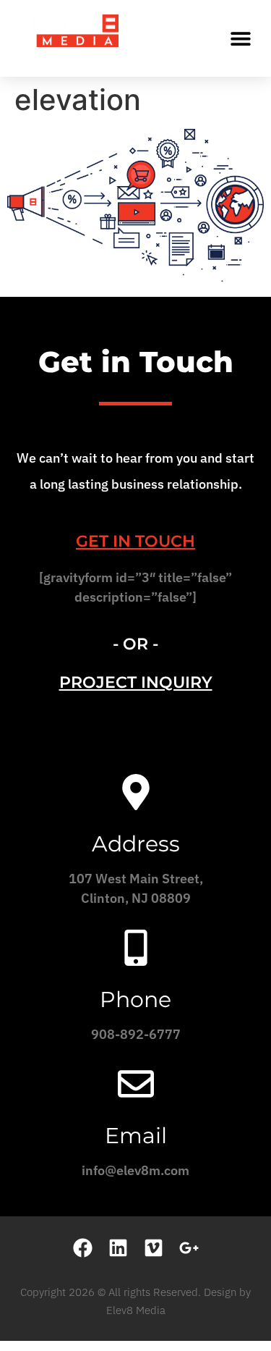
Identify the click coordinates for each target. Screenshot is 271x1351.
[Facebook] (83, 1248)
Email (136, 1135)
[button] (240, 38)
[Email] (136, 1084)
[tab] (135, 541)
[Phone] (136, 948)
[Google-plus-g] (189, 1248)
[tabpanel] (135, 592)
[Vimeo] (153, 1248)
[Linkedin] (118, 1248)
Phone (135, 999)
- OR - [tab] (135, 644)
